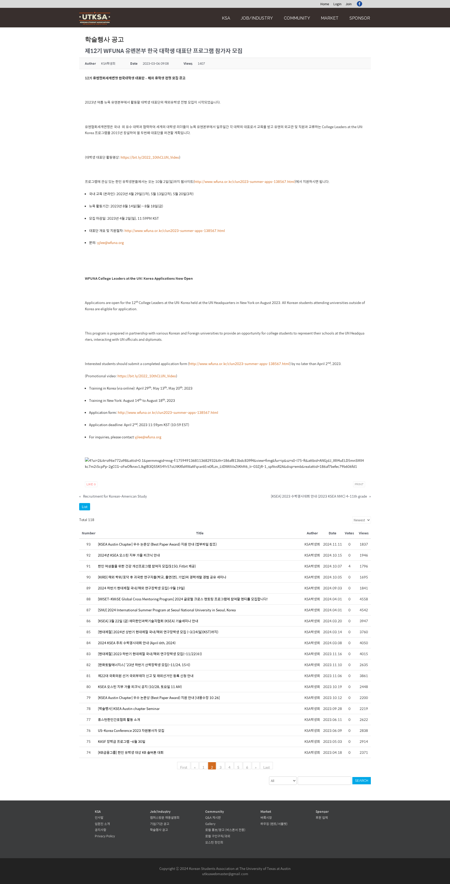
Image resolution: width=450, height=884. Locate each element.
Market (330, 18)
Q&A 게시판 (213, 817)
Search (361, 781)
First (183, 766)
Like (91, 484)
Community (297, 18)
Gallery (210, 823)
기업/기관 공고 (159, 823)
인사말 (99, 817)
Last (266, 766)
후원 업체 (322, 817)
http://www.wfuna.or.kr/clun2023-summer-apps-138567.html (244, 181)
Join (349, 4)
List (85, 506)
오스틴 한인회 (214, 842)
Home (324, 4)
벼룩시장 (266, 817)
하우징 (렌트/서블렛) (274, 823)
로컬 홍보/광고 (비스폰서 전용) (225, 829)
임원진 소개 (102, 823)
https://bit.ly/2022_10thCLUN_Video (150, 157)
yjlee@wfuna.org (110, 242)
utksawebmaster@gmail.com (225, 873)
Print (359, 484)
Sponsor (359, 18)
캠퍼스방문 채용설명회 (164, 817)
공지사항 (100, 829)
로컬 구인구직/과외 (217, 836)
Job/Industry (257, 18)
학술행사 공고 (159, 829)
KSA (226, 18)
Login (337, 4)
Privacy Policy (105, 836)
